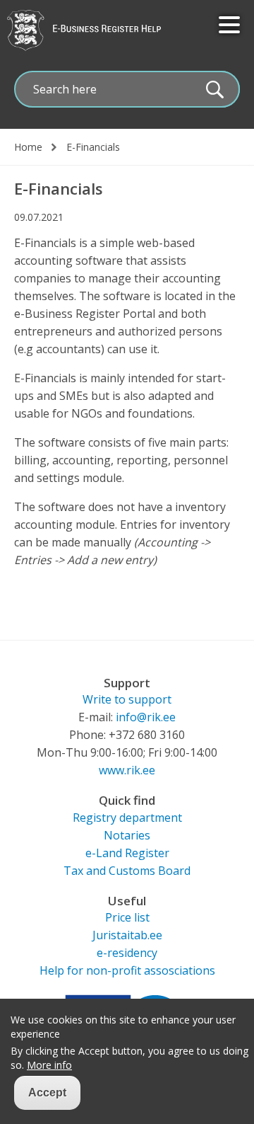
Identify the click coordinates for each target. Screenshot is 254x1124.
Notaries (127, 835)
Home (28, 147)
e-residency (127, 952)
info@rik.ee (146, 717)
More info (49, 1065)
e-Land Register (127, 853)
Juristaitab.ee (127, 935)
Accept (47, 1092)
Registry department (127, 817)
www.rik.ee (127, 770)
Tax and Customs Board (127, 870)
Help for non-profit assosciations (127, 970)
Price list (127, 917)
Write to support (127, 699)
